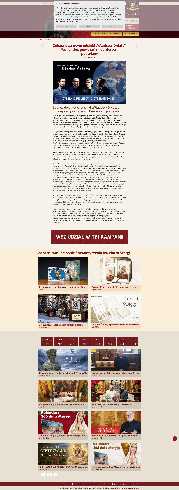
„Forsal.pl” (68, 166)
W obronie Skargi (100, 484)
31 (55, 475)
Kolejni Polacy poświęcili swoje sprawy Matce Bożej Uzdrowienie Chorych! (63, 405)
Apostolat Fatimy (133, 488)
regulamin (116, 484)
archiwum (109, 484)
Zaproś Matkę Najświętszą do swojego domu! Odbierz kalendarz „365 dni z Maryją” (63, 436)
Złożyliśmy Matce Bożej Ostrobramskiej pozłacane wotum (60, 326)
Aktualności (112, 488)
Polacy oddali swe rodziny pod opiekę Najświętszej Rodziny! (111, 405)
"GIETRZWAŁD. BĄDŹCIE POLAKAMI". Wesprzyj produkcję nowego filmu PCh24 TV (63, 468)
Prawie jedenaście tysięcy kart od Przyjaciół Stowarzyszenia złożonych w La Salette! (62, 374)
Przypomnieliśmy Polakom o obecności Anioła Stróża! (63, 288)
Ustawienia (89, 26)
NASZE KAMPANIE (45, 40)
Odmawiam (66, 26)
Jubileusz (90, 484)
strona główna (67, 484)
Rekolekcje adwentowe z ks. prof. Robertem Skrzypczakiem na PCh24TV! (115, 436)
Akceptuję (112, 26)
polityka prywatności (126, 484)
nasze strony (82, 484)
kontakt (136, 484)
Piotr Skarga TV (122, 488)
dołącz (75, 484)
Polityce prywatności (111, 10)
